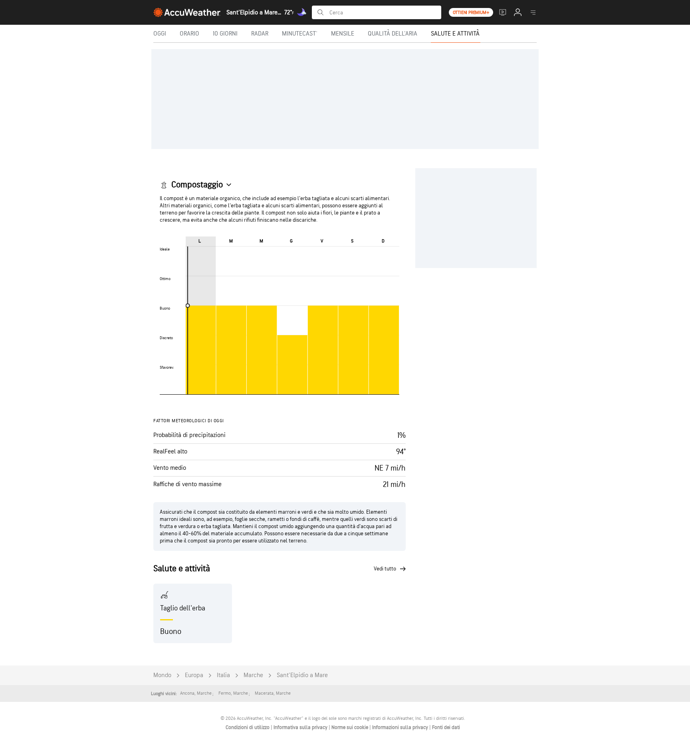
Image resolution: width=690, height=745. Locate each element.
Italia (223, 675)
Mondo (162, 675)
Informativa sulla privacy (301, 727)
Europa (194, 675)
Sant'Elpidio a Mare (302, 675)
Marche (253, 675)
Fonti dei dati (446, 727)
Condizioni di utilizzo (248, 727)
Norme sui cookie (350, 727)
